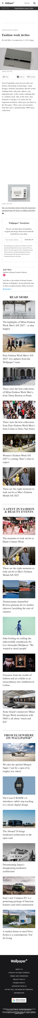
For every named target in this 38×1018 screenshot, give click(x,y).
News (32, 40)
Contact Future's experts (19, 973)
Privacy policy (19, 979)
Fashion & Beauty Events (10, 30)
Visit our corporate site (25, 1010)
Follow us (21, 77)
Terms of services (27, 246)
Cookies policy (19, 983)
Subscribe (27, 3)
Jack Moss (7, 40)
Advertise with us (19, 986)
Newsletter (32, 77)
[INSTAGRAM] (5, 275)
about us (19, 969)
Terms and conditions (19, 976)
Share (6, 77)
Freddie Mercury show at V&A (24, 8)
